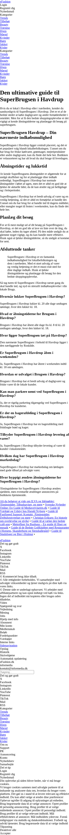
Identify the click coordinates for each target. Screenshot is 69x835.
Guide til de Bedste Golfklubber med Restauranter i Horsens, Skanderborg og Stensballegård (34, 529)
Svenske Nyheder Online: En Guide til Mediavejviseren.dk (33, 506)
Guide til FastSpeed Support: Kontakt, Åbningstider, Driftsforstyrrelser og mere (29, 514)
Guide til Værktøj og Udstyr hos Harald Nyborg (30, 509)
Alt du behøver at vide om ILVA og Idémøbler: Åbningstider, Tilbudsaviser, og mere (27, 503)
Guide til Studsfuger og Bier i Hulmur (30, 532)
